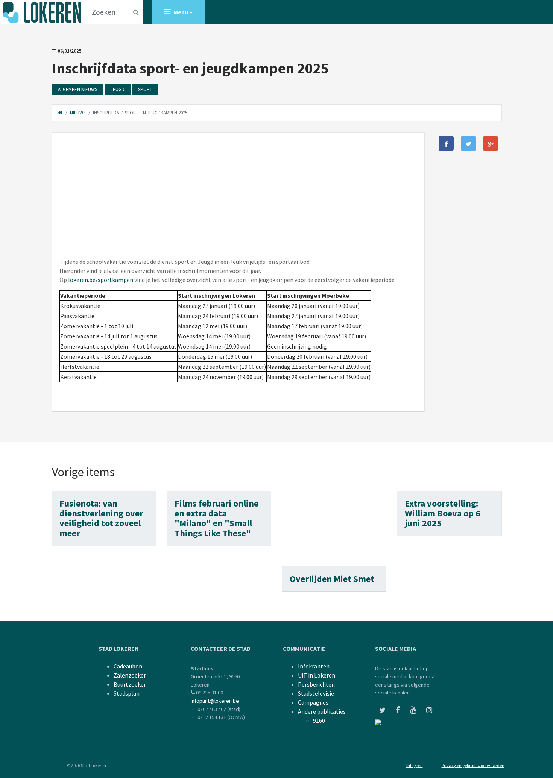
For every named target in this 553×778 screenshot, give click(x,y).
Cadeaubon (128, 666)
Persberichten (316, 684)
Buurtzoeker (130, 684)
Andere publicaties (322, 711)
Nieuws (77, 113)
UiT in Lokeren (316, 675)
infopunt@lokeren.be (215, 700)
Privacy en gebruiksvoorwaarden (473, 765)
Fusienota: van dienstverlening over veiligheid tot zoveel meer (101, 518)
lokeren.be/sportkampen (100, 279)
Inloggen (414, 765)
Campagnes (313, 702)
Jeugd (118, 89)
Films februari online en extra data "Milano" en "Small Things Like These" (216, 518)
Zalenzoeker (130, 675)
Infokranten (314, 666)
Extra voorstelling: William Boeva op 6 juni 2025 (442, 513)
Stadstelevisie (316, 693)
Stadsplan (127, 693)
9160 (319, 720)
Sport (145, 89)
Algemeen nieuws (77, 89)
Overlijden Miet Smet (332, 579)
